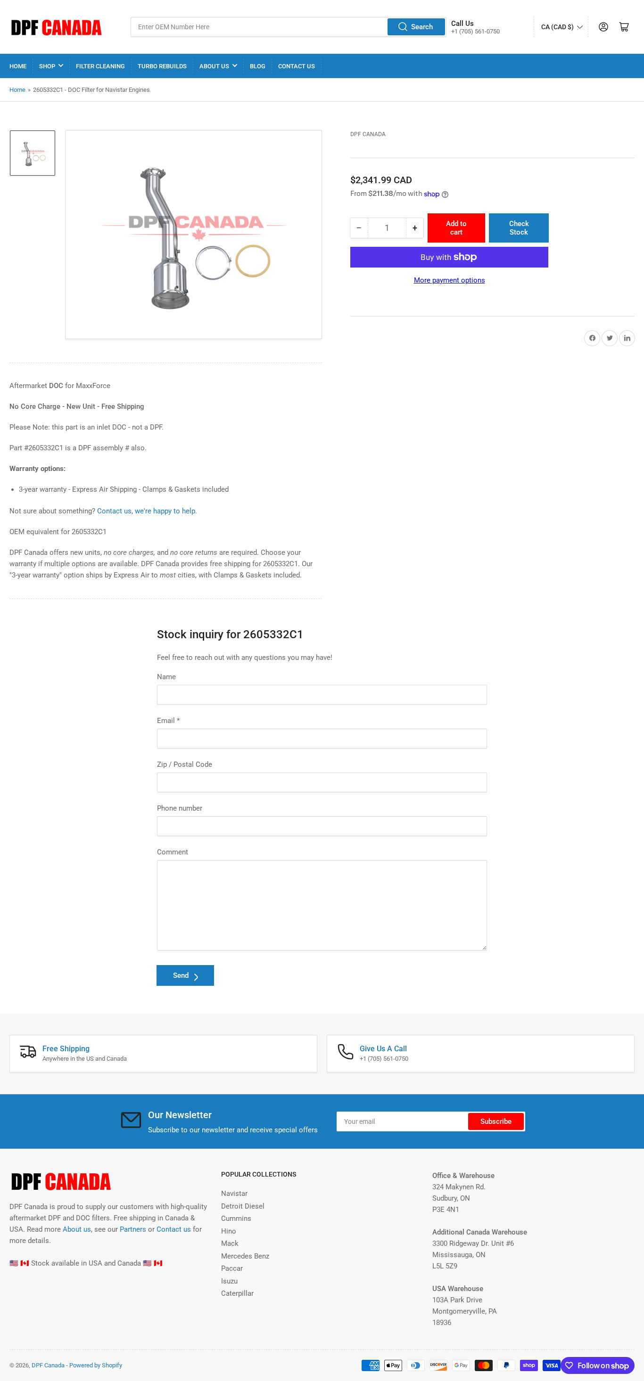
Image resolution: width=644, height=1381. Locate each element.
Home (17, 66)
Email (168, 720)
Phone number (179, 808)
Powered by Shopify (95, 1365)
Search (422, 27)
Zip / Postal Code (184, 764)
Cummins (236, 1218)
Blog (257, 66)
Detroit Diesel (242, 1206)
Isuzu (229, 1281)
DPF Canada (368, 134)
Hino (228, 1231)
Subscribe (496, 1121)
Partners (133, 1229)
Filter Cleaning (100, 66)
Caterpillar (237, 1293)
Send (181, 975)
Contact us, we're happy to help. (147, 511)
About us (77, 1229)
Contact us (174, 1229)
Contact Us (296, 66)
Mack (230, 1243)
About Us (214, 66)
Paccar (232, 1268)
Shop (47, 66)
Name (166, 677)
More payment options (449, 280)
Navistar (234, 1193)
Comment (172, 852)
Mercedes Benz (245, 1256)
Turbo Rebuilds (162, 66)
